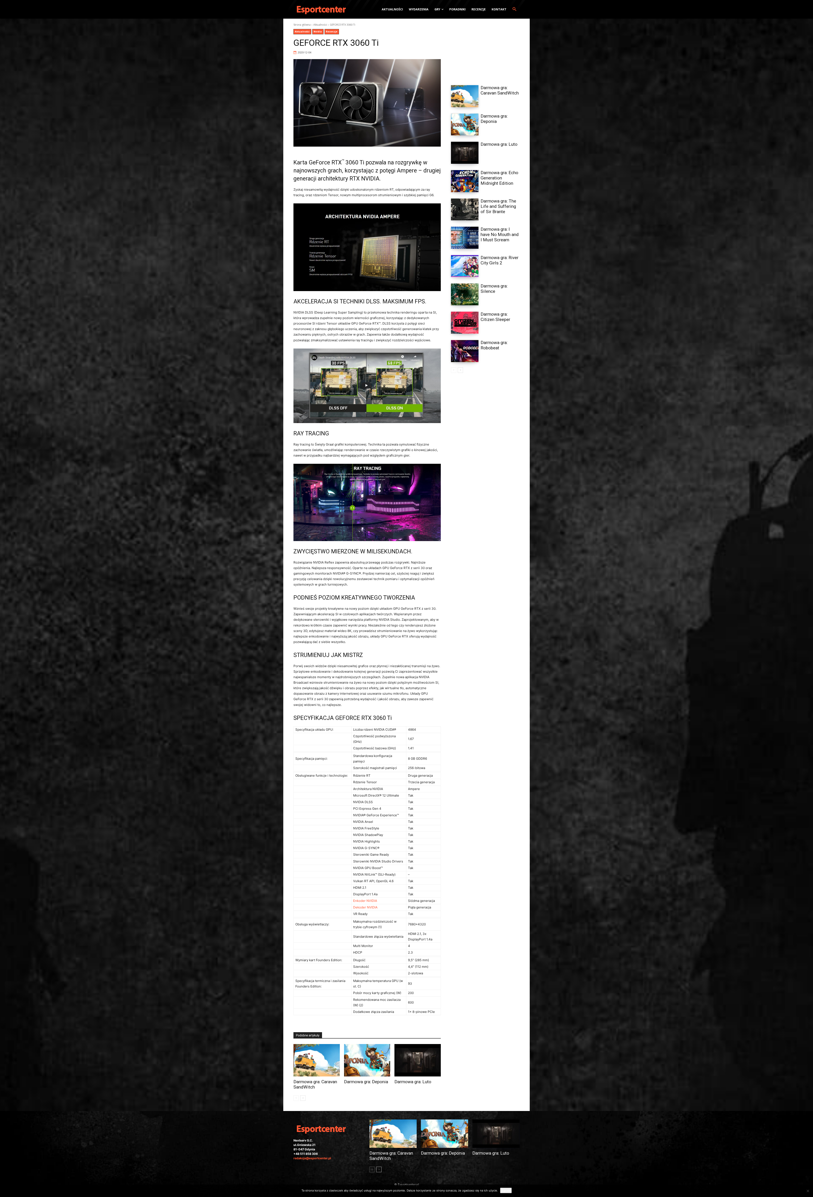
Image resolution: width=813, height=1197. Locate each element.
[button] (514, 9)
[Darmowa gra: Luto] (417, 1060)
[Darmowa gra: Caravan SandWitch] (316, 1060)
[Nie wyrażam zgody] (808, 1191)
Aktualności (320, 24)
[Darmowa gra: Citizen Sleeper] (464, 323)
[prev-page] (296, 1098)
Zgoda (506, 1190)
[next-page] (303, 1098)
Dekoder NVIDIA (365, 907)
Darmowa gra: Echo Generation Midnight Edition (499, 178)
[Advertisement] (485, 49)
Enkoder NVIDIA (365, 901)
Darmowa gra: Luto (412, 1081)
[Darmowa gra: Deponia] (367, 1060)
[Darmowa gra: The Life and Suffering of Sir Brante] (464, 210)
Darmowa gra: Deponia (366, 1081)
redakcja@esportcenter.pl (312, 1158)
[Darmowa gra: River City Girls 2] (464, 266)
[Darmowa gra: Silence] (464, 294)
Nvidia (318, 31)
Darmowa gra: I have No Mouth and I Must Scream (500, 234)
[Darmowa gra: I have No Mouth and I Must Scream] (464, 238)
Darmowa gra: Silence (494, 288)
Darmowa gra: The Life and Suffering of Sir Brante (498, 206)
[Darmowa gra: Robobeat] (464, 351)
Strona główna (302, 24)
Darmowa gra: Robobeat (494, 345)
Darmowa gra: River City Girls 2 (499, 260)
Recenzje (331, 31)
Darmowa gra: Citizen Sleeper (495, 317)
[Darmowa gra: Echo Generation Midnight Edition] (464, 181)
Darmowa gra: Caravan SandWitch (500, 90)
